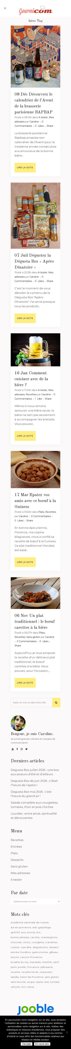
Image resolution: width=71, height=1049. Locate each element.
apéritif (15, 932)
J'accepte (26, 1044)
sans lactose (18, 982)
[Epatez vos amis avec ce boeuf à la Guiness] (35, 469)
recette (15, 972)
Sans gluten (33, 637)
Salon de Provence (32, 977)
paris (14, 967)
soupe (31, 982)
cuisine (15, 947)
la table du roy (19, 962)
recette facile (29, 972)
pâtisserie (47, 967)
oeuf (56, 962)
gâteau (53, 952)
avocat (31, 932)
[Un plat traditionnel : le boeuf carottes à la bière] (35, 593)
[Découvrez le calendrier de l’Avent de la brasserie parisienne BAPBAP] (35, 57)
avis (23, 932)
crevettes (51, 942)
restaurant (46, 972)
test (46, 982)
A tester (43, 117)
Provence (33, 967)
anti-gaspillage (42, 927)
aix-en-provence (21, 927)
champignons (49, 937)
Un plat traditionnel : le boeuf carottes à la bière (35, 622)
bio (39, 932)
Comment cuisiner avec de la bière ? (31, 379)
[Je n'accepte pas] (67, 1032)
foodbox (25, 952)
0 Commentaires (41, 516)
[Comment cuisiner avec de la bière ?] (35, 349)
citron (26, 942)
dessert (54, 947)
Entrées (16, 846)
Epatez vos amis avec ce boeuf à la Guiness (35, 501)
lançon (15, 957)
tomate (54, 982)
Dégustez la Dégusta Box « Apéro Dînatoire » (34, 261)
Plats (41, 511)
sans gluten (52, 977)
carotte (35, 937)
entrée (15, 952)
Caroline (34, 121)
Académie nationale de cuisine (30, 922)
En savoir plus (42, 1044)
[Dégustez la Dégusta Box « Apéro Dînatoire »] (35, 216)
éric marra (27, 987)
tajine (39, 982)
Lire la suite (25, 167)
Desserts (17, 859)
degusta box (40, 947)
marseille (35, 962)
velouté (15, 987)
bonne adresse (20, 937)
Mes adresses (20, 873)
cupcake (26, 947)
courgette (38, 942)
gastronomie (40, 952)
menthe (47, 962)
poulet (22, 967)
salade (15, 977)
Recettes (31, 394)
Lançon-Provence (31, 957)
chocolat (16, 942)
